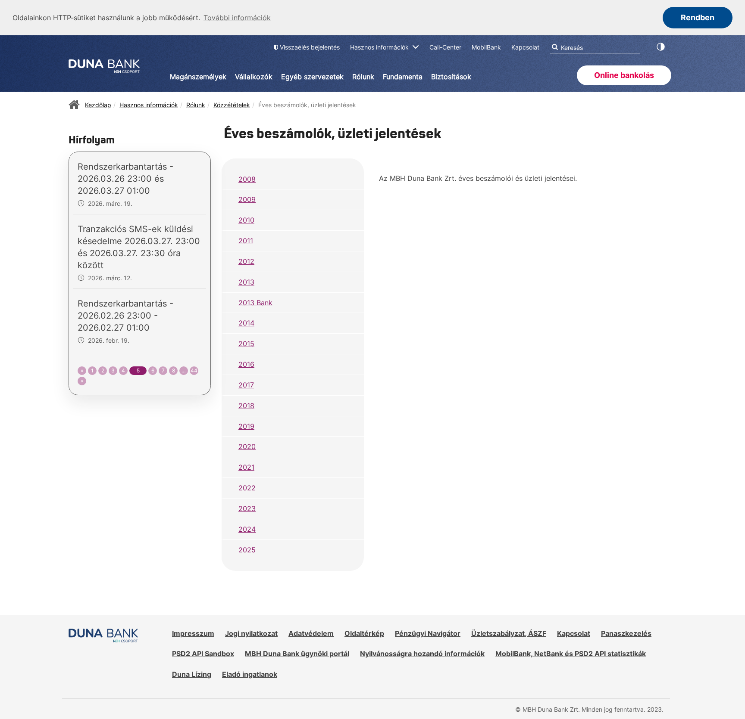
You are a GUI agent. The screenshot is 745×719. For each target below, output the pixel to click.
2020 (247, 446)
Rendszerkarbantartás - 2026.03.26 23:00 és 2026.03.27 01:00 (125, 178)
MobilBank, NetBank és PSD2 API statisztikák (570, 653)
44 (194, 370)
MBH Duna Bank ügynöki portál (297, 653)
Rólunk (363, 76)
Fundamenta (403, 76)
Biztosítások (451, 76)
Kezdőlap (98, 104)
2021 (246, 467)
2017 (246, 385)
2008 (247, 179)
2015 (246, 343)
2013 (246, 282)
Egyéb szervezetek (312, 76)
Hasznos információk (148, 104)
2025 (247, 549)
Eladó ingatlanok (249, 674)
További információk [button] (237, 17)
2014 (246, 323)
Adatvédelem (311, 633)
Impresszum (193, 633)
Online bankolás (624, 75)
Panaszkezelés (626, 633)
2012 (246, 261)
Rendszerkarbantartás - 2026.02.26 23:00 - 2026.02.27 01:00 (125, 315)
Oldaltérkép (364, 633)
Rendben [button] (697, 17)
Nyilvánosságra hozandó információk (422, 653)
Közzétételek (231, 104)
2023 (247, 508)
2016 (246, 364)
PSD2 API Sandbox (203, 653)
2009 (247, 199)
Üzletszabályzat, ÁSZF (508, 633)
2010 (246, 220)
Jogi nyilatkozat (251, 633)
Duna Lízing (191, 674)
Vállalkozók (253, 76)
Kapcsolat (573, 633)
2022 (247, 487)
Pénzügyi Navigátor (427, 633)
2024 (247, 529)
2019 (246, 426)
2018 (246, 405)
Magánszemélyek (198, 76)
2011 (245, 240)
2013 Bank (255, 302)
